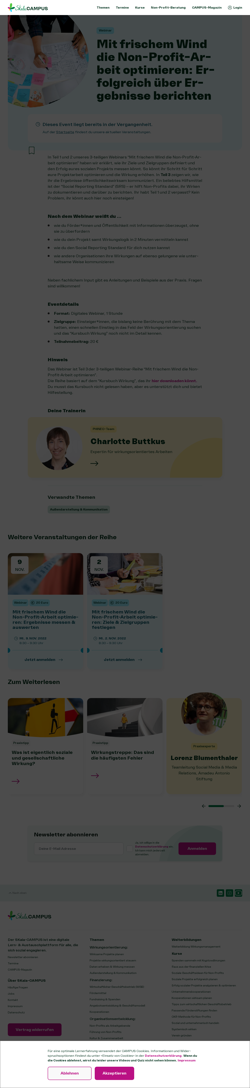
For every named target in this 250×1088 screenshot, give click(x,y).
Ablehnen (70, 1073)
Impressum (187, 1060)
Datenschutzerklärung (163, 1056)
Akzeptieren (114, 1073)
